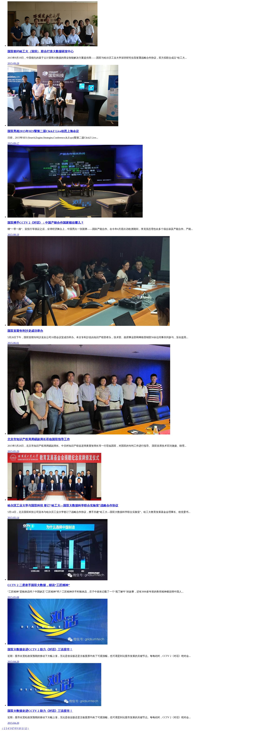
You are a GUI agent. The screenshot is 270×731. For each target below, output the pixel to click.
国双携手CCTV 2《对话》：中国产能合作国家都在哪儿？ (46, 222)
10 (19, 728)
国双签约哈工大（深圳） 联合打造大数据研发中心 (41, 51)
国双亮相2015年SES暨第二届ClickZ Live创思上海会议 (43, 131)
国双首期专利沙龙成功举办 (25, 330)
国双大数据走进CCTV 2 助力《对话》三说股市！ (40, 649)
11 (22, 728)
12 (25, 728)
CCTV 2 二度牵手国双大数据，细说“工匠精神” (39, 585)
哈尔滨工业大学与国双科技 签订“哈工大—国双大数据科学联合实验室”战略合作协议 (63, 505)
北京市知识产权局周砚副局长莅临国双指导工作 (39, 439)
